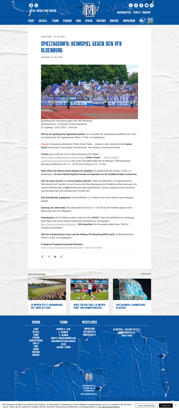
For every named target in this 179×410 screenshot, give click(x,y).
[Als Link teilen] (61, 256)
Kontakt (36, 355)
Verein (36, 349)
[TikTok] (136, 5)
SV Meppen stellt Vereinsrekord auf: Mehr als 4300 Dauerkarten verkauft (46, 306)
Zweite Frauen (58, 338)
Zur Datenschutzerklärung (109, 406)
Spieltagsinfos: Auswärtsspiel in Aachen (131, 306)
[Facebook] (31, 5)
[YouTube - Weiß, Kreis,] (146, 5)
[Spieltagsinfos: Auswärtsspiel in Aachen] (132, 289)
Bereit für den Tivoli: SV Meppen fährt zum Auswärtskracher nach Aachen (89, 306)
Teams (36, 334)
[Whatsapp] (131, 5)
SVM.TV (36, 343)
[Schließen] (175, 405)
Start (36, 329)
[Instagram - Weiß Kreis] (152, 5)
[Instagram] (36, 5)
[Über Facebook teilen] (42, 256)
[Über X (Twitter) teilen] (48, 256)
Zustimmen (165, 405)
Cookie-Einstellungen (146, 405)
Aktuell (35, 331)
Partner (36, 352)
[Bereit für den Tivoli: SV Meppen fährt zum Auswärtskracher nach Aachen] (89, 289)
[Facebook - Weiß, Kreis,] (141, 5)
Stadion (35, 337)
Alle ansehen (146, 274)
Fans (36, 346)
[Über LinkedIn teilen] (55, 256)
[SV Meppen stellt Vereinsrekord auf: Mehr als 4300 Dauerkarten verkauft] (47, 289)
